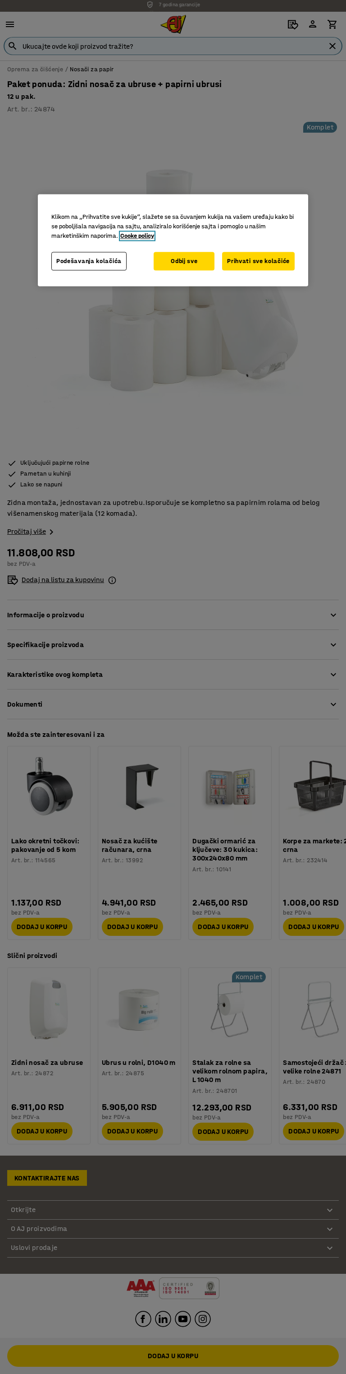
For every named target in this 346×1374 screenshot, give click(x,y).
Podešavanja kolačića (89, 261)
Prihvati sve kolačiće (258, 261)
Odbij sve (184, 261)
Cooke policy (137, 236)
